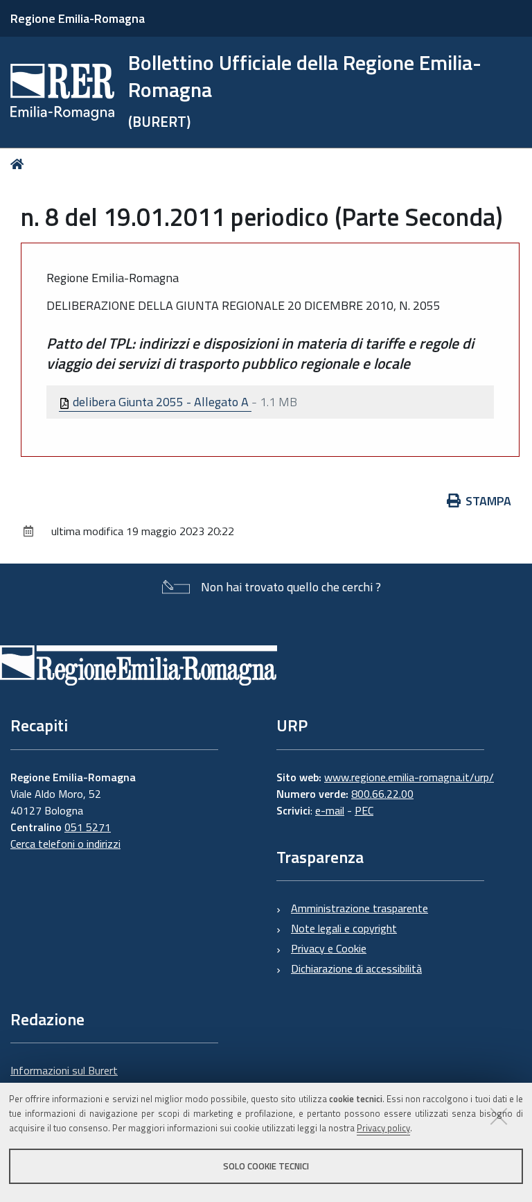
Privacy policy (383, 1128)
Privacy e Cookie (328, 948)
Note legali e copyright (344, 928)
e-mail (329, 810)
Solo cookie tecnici (266, 1166)
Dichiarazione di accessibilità (356, 968)
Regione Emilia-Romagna (77, 18)
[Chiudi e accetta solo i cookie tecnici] (499, 1116)
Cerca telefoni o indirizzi (65, 843)
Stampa (488, 500)
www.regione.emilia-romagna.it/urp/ (409, 777)
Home (19, 164)
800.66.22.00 (382, 793)
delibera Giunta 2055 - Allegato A (160, 401)
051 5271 (87, 827)
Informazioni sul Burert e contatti (64, 1078)
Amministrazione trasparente (359, 908)
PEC (364, 810)
